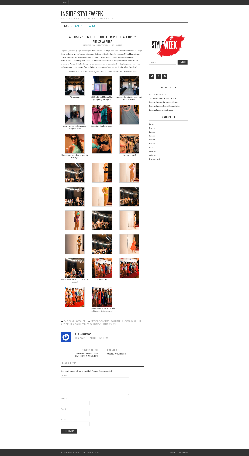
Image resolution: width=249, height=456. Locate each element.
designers (85, 324)
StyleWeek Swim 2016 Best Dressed (162, 98)
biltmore (69, 324)
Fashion (71, 321)
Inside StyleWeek (82, 13)
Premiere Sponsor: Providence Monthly (163, 102)
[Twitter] (151, 76)
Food (151, 147)
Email (64, 409)
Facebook (103, 338)
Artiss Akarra (128, 321)
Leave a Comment (116, 45)
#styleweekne (95, 321)
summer (105, 324)
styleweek (98, 324)
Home (65, 2)
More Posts (80, 338)
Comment (65, 375)
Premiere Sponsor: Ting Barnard (161, 110)
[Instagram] (164, 76)
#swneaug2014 (105, 321)
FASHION (91, 25)
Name (64, 398)
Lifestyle (152, 151)
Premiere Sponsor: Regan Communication (164, 106)
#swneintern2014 (117, 321)
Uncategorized (80, 321)
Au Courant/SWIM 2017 (158, 94)
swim (110, 324)
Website (65, 419)
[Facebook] (158, 76)
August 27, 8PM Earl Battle (116, 354)
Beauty (66, 321)
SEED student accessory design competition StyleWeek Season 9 (86, 354)
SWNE (114, 324)
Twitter (92, 338)
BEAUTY (78, 25)
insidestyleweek (102, 45)
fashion (92, 324)
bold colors (77, 324)
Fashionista (173, 452)
